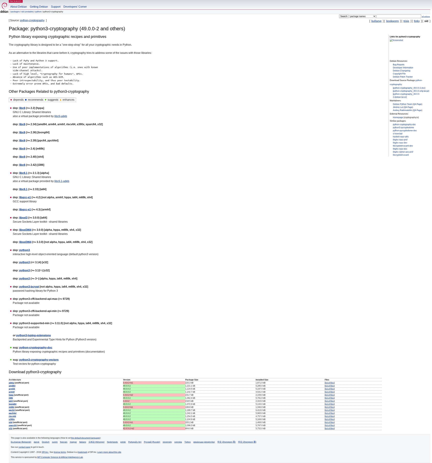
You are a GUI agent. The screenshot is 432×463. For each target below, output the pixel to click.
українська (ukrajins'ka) (204, 442)
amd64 (12, 386)
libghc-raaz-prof (400, 140)
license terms (60, 452)
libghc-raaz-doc (400, 149)
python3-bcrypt (29, 286)
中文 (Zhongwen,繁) (247, 442)
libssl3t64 (25, 229)
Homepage (398, 117)
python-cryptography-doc (404, 124)
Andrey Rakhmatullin (402, 110)
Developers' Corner (75, 6)
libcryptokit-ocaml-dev (403, 146)
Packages (16, 1)
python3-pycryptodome (403, 127)
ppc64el (12, 413)
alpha (11, 383)
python (38, 11)
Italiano (82, 442)
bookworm (392, 21)
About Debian (18, 6)
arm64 (12, 389)
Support (55, 6)
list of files (329, 383)
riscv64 (12, 416)
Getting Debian (39, 6)
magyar (73, 442)
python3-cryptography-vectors (39, 359)
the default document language (85, 438)
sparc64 (13, 425)
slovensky (167, 442)
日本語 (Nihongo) (96, 442)
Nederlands (112, 442)
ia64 (11, 401)
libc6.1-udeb (61, 181)
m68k (11, 407)
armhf (12, 392)
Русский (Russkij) (152, 442)
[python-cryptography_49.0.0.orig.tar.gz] (411, 91)
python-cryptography (32, 20)
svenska (178, 442)
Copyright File (399, 74)
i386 (11, 398)
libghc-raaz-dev (400, 143)
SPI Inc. (45, 452)
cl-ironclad (397, 133)
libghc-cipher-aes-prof (403, 152)
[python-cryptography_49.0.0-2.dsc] (409, 88)
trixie (406, 21)
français (63, 442)
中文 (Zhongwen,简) (226, 442)
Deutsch (45, 442)
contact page (24, 447)
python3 (24, 250)
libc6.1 (23, 173)
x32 (10, 428)
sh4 (10, 422)
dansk (36, 442)
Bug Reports (398, 64)
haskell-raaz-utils (401, 136)
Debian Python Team (402, 104)
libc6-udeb (60, 116)
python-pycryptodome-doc (405, 130)
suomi (55, 442)
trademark (82, 452)
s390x (12, 419)
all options (426, 16)
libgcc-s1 (25, 197)
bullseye (376, 21)
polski (123, 442)
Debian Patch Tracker (403, 77)
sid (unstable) (27, 11)
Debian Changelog (401, 71)
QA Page (417, 104)
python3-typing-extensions (33, 335)
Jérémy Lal (398, 107)
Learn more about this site (109, 452)
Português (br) (134, 442)
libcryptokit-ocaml (401, 155)
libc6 (22, 108)
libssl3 (23, 217)
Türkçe (187, 442)
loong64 (12, 404)
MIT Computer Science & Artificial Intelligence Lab (60, 457)
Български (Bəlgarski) (21, 442)
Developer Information (403, 67)
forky (417, 21)
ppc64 (12, 410)
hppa (11, 395)
